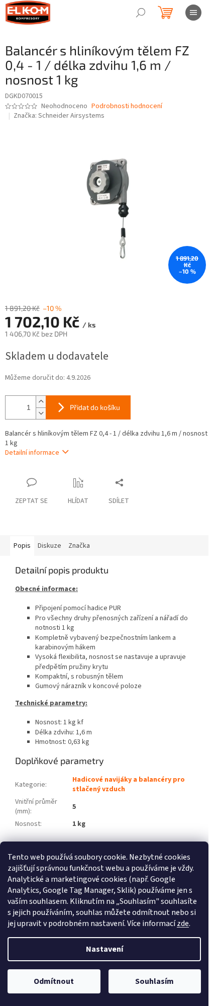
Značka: (59, 116)
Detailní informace (32, 453)
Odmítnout (54, 981)
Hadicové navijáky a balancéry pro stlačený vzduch (128, 784)
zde (183, 923)
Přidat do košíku (95, 407)
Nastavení (104, 949)
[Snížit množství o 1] (41, 413)
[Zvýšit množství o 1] (41, 401)
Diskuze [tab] (49, 546)
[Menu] (193, 13)
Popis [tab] (22, 546)
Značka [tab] (79, 546)
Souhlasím (154, 981)
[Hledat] (141, 13)
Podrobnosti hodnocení (126, 106)
